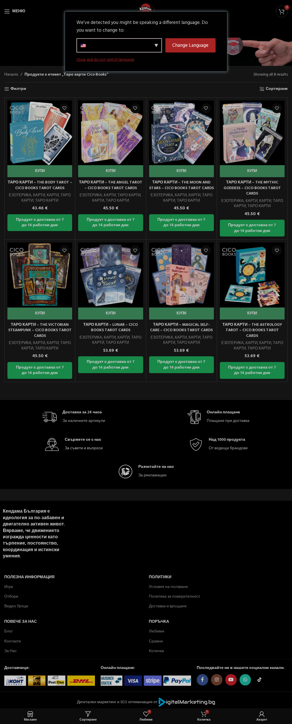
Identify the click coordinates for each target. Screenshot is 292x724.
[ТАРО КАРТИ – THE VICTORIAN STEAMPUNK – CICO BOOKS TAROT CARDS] (39, 274)
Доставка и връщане (168, 606)
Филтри (18, 89)
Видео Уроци (16, 606)
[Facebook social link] (202, 679)
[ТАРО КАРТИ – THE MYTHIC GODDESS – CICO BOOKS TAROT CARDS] (252, 132)
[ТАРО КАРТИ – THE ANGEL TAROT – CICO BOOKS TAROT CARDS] (110, 132)
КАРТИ (39, 195)
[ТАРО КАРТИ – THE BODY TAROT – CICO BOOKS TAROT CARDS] (39, 132)
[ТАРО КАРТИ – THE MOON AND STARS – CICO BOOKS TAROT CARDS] (181, 132)
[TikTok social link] (259, 679)
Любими (156, 631)
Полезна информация (29, 577)
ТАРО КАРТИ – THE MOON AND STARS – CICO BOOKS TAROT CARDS (181, 185)
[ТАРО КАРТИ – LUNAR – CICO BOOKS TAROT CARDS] (110, 274)
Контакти (12, 641)
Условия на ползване (168, 586)
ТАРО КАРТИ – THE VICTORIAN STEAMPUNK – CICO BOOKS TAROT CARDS (40, 330)
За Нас (10, 651)
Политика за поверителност (174, 596)
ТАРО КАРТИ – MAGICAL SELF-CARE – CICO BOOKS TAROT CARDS (181, 327)
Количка (156, 651)
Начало (11, 75)
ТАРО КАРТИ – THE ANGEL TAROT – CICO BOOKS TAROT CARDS (110, 185)
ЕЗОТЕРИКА (20, 195)
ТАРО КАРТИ (46, 201)
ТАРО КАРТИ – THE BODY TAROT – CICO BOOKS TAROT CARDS (40, 185)
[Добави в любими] (64, 108)
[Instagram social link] (216, 679)
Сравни (156, 641)
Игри (8, 586)
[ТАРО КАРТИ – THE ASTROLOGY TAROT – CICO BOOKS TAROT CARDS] (252, 274)
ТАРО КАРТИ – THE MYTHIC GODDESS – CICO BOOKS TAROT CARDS (252, 188)
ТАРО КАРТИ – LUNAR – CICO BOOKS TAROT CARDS (110, 327)
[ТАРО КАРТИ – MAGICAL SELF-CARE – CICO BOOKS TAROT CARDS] (181, 274)
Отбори (11, 596)
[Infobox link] (73, 417)
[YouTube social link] (231, 679)
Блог (8, 631)
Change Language (190, 45)
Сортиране (277, 89)
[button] (39, 171)
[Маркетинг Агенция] (186, 702)
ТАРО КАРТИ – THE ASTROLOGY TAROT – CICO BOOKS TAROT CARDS (252, 330)
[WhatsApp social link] (245, 679)
